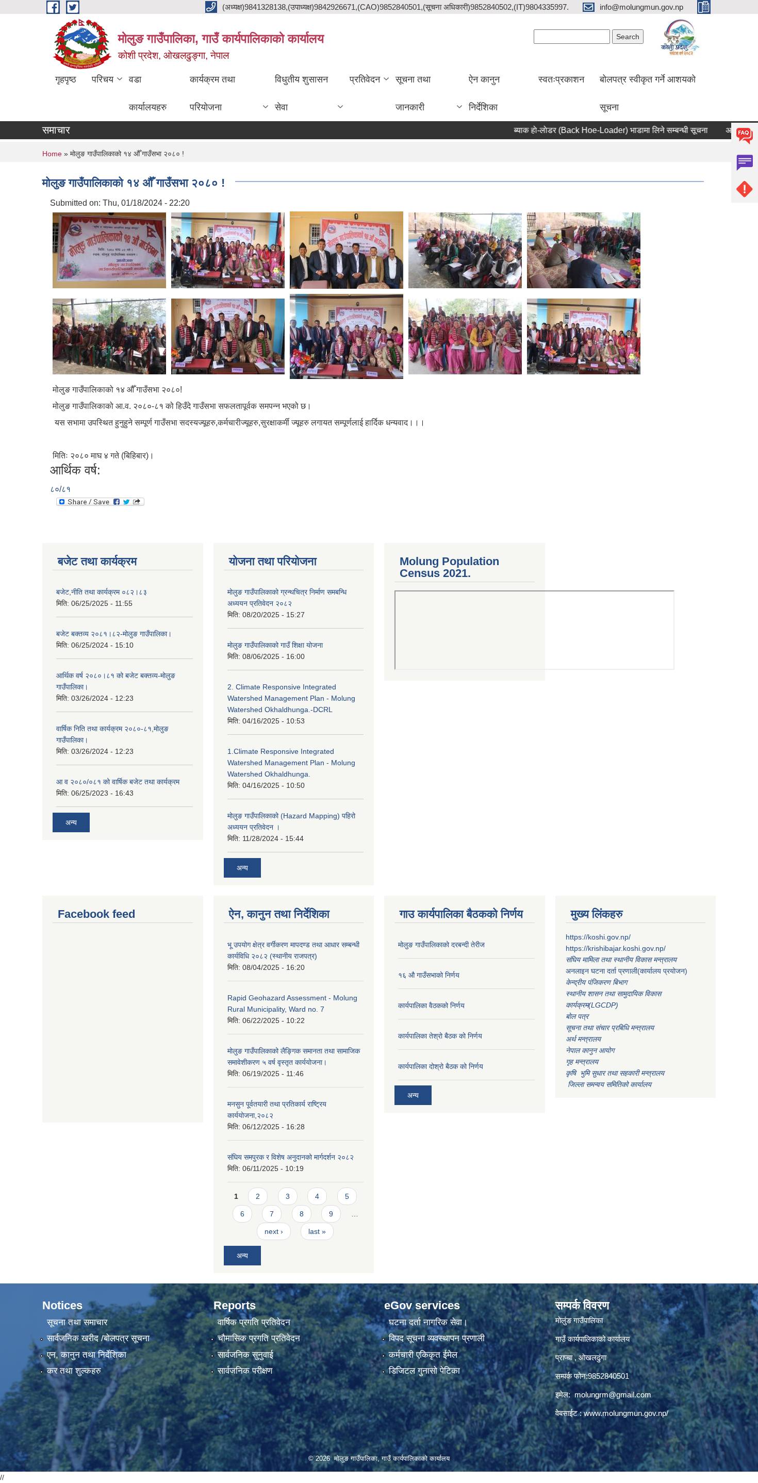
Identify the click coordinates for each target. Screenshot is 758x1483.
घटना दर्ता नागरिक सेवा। (428, 1322)
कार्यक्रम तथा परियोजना (212, 93)
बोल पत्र (578, 1016)
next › (274, 1231)
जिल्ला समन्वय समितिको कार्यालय (608, 1084)
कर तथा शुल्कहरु (74, 1371)
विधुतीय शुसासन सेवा (301, 93)
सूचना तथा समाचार (77, 1322)
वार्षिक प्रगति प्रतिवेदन (254, 1322)
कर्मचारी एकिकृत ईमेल (423, 1355)
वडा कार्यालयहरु (148, 93)
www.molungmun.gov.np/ (626, 1413)
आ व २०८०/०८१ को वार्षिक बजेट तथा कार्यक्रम (117, 782)
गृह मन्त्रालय (582, 1062)
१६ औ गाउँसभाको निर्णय (428, 975)
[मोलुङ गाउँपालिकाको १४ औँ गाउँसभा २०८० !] (109, 249)
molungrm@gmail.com (612, 1394)
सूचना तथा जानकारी (413, 93)
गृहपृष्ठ (65, 79)
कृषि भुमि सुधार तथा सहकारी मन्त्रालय (616, 1073)
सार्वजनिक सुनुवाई (245, 1355)
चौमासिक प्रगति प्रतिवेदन (259, 1338)
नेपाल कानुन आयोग (590, 1050)
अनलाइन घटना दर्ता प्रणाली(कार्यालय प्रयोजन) (626, 971)
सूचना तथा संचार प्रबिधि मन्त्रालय (610, 1028)
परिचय (102, 79)
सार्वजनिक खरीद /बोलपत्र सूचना (98, 1338)
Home (52, 154)
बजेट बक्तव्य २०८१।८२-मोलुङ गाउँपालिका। (114, 634)
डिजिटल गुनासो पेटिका (424, 1371)
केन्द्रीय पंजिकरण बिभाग (597, 982)
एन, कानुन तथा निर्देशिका (86, 1355)
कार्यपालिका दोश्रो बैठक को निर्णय (440, 1066)
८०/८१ (60, 489)
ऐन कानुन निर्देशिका (484, 93)
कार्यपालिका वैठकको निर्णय (431, 1005)
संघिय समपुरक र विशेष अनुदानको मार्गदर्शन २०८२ (290, 1157)
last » (317, 1231)
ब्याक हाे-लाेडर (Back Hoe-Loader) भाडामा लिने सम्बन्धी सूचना (583, 130)
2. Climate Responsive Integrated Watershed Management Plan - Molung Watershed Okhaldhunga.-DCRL (291, 698)
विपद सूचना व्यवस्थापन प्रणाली (437, 1338)
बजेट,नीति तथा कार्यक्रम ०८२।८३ (101, 592)
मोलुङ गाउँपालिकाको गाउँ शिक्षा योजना (275, 645)
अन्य (71, 822)
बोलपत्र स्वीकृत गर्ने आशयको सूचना (648, 93)
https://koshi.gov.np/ (598, 937)
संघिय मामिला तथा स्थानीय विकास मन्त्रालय (622, 959)
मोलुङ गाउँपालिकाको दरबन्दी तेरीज (441, 945)
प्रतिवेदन (365, 79)
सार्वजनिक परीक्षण (245, 1371)
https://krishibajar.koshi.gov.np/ (616, 948)
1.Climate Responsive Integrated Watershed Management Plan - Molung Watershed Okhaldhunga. (291, 762)
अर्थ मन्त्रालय (583, 1039)
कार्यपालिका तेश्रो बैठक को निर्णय (440, 1036)
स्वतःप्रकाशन (561, 79)
